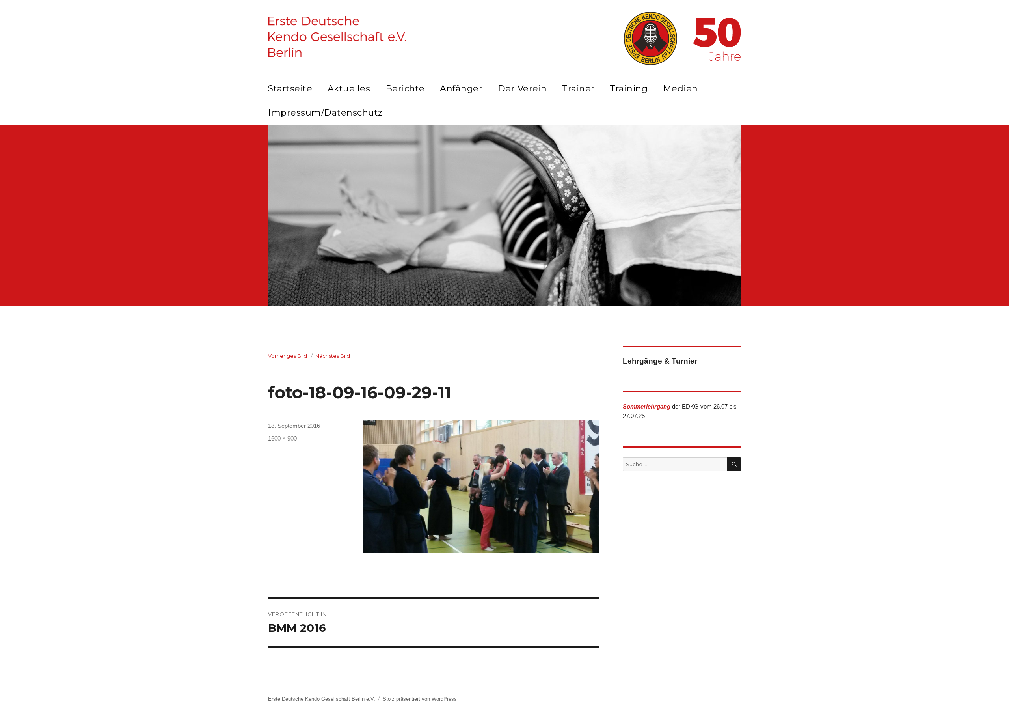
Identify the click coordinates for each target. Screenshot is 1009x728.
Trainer (578, 88)
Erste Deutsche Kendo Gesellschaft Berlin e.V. (321, 699)
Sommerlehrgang (646, 406)
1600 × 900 (282, 438)
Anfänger (461, 88)
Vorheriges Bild (287, 356)
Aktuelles (349, 88)
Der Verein (522, 88)
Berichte (405, 88)
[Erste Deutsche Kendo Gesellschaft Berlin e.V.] (337, 36)
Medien (680, 88)
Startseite (290, 88)
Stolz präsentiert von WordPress (420, 699)
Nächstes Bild (332, 356)
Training (629, 88)
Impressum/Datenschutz (325, 112)
